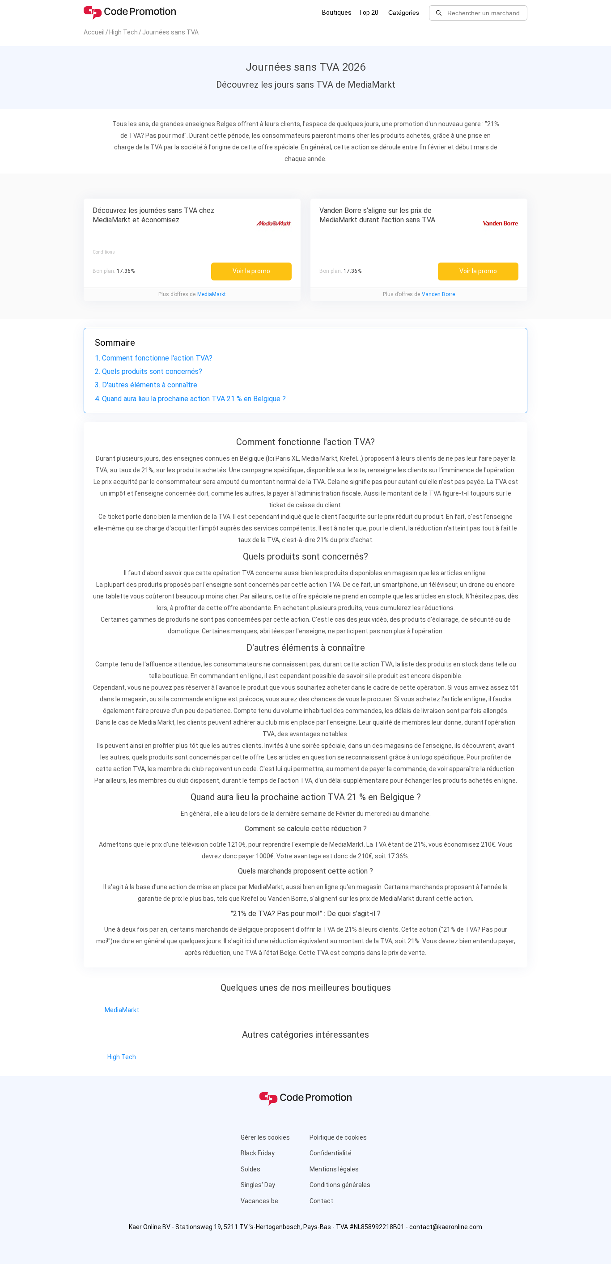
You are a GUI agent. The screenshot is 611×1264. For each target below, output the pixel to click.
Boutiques (337, 12)
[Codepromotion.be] (130, 13)
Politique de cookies (338, 1137)
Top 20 (368, 12)
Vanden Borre (438, 294)
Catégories (403, 12)
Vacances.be (259, 1201)
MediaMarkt (211, 294)
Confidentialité (331, 1153)
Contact (321, 1201)
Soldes (250, 1169)
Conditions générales (340, 1184)
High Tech (121, 1056)
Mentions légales (334, 1169)
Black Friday (258, 1153)
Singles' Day (258, 1184)
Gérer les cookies (265, 1137)
